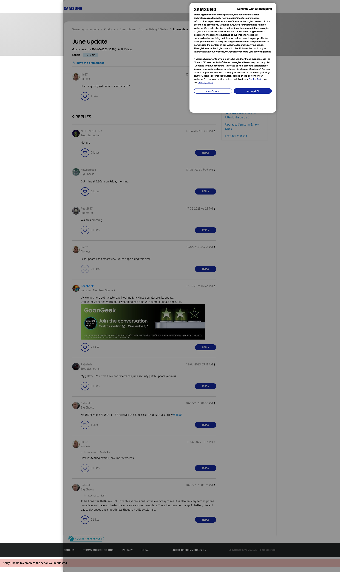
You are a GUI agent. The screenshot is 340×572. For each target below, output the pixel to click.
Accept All (252, 91)
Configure (213, 91)
